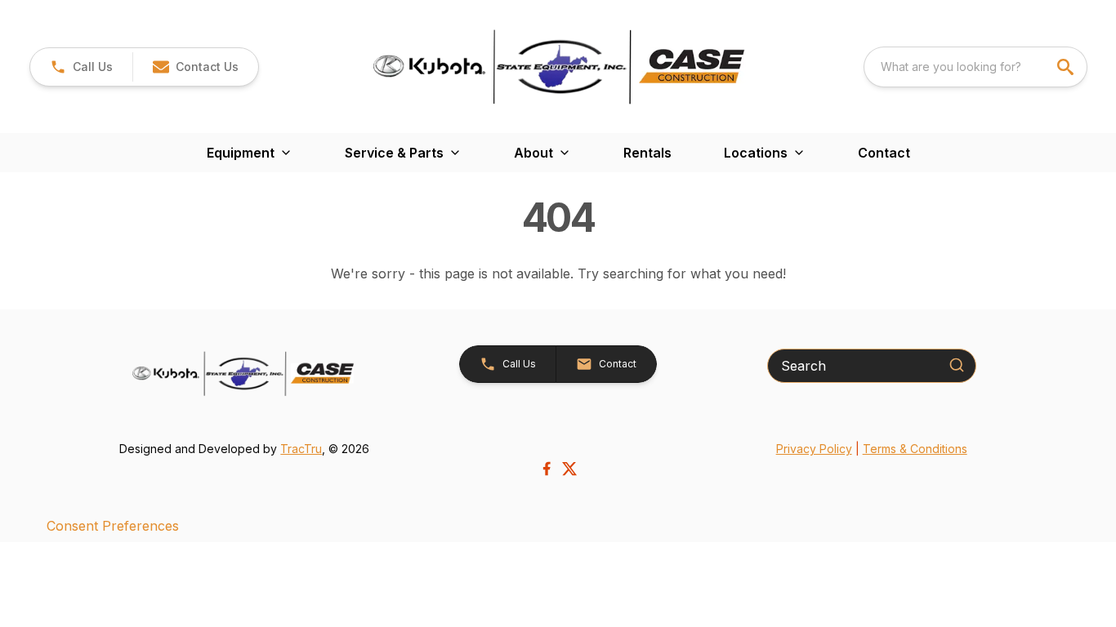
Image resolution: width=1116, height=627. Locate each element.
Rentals (647, 153)
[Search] (956, 365)
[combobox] (975, 67)
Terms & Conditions (915, 449)
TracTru (301, 449)
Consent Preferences (113, 526)
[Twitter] (569, 468)
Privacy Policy (814, 449)
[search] (1067, 67)
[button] (81, 67)
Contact (884, 153)
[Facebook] (546, 468)
